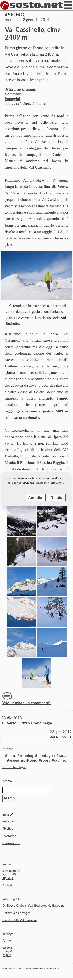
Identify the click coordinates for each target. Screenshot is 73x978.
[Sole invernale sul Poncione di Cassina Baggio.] (21, 595)
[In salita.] (52, 625)
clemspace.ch (11, 843)
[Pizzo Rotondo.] (21, 656)
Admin (42, 968)
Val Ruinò (60, 737)
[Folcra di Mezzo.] (52, 595)
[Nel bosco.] (21, 565)
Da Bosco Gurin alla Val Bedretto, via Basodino (33, 905)
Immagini (12, 99)
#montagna (45, 756)
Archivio (8, 885)
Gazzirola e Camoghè (16, 913)
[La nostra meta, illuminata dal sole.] (52, 656)
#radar (62, 756)
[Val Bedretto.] (21, 534)
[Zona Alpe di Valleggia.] (52, 565)
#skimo (15, 15)
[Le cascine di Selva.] (52, 534)
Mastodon (9, 836)
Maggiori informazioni (49, 482)
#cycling (59, 760)
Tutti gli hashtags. (14, 767)
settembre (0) (11, 870)
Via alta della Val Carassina (19, 920)
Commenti (13, 94)
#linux (10, 756)
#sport (44, 760)
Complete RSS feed (31, 968)
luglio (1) (8, 878)
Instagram (8, 821)
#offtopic (29, 760)
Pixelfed (7, 828)
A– (4, 940)
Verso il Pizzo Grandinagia (26, 723)
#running (25, 756)
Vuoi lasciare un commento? (26, 703)
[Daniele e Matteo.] (36, 686)
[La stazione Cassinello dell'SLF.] (21, 625)
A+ (11, 940)
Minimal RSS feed (15, 968)
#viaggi (13, 760)
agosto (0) (9, 874)
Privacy (4, 968)
